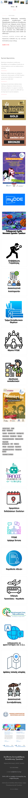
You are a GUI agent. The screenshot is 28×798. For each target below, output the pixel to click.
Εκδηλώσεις (10, 430)
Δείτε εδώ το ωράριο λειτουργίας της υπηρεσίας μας (14, 777)
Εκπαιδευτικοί (11, 433)
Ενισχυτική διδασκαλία (8, 439)
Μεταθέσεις (13, 436)
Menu (12, 7)
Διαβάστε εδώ (5, 44)
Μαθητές (16, 444)
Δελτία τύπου (6, 428)
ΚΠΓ (12, 444)
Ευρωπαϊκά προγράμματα (5, 443)
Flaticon (16, 789)
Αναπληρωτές (20, 433)
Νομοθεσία (18, 446)
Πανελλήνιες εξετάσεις (8, 449)
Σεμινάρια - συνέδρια (8, 454)
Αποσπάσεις (6, 436)
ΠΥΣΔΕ (4, 446)
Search (14, 9)
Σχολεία (5, 433)
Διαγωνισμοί (11, 446)
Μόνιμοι (20, 436)
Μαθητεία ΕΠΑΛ (19, 439)
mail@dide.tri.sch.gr (16, 772)
